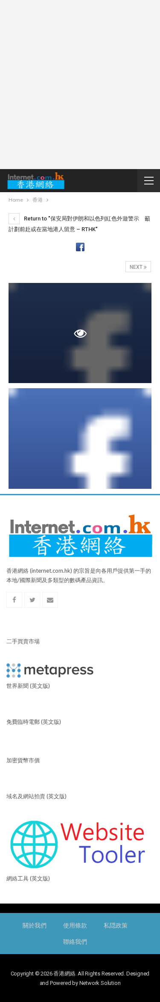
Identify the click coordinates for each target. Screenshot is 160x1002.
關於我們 (34, 925)
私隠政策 (115, 925)
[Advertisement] (80, 84)
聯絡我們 (75, 941)
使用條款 (75, 925)
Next (137, 267)
